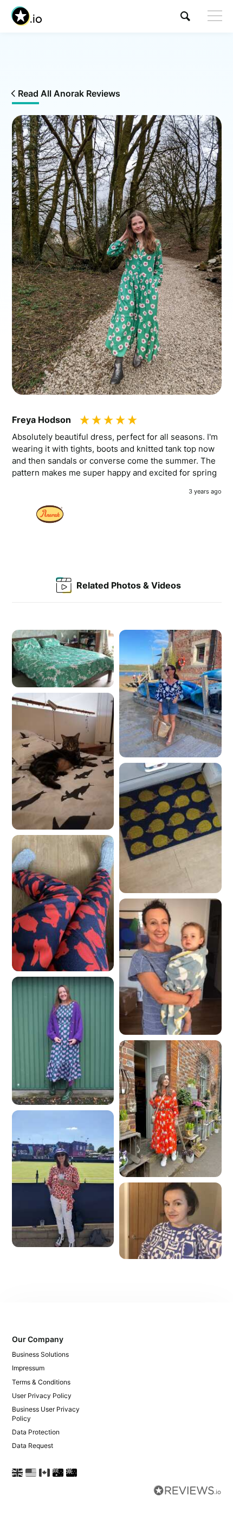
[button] (185, 16)
